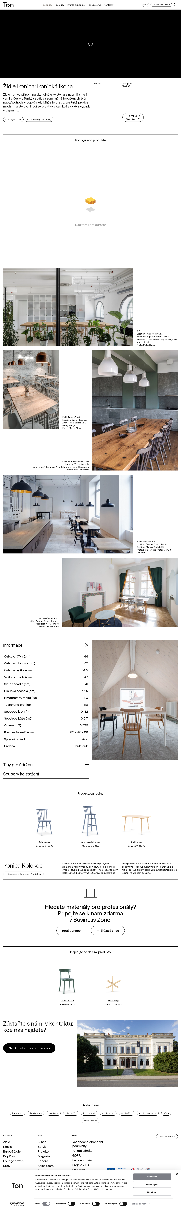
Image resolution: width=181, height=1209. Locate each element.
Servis (42, 1146)
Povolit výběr (152, 1184)
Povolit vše (152, 1176)
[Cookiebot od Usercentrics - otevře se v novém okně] (17, 1204)
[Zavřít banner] (177, 1174)
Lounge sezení (13, 1161)
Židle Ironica (44, 841)
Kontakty (109, 4)
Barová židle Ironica (90, 841)
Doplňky (9, 1156)
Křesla (7, 1146)
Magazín (44, 1156)
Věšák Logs (113, 1000)
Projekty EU (80, 1165)
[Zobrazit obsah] (87, 645)
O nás (42, 1142)
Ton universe (94, 4)
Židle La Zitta (67, 1000)
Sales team (46, 1165)
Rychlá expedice (76, 4)
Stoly (6, 1165)
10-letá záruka (82, 1150)
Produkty (47, 4)
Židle (6, 1142)
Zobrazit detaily (139, 1204)
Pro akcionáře (82, 1160)
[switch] (71, 1204)
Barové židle (12, 1151)
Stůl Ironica (136, 841)
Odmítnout (152, 1192)
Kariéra (43, 1161)
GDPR (76, 1155)
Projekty (59, 4)
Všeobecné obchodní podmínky (87, 1144)
